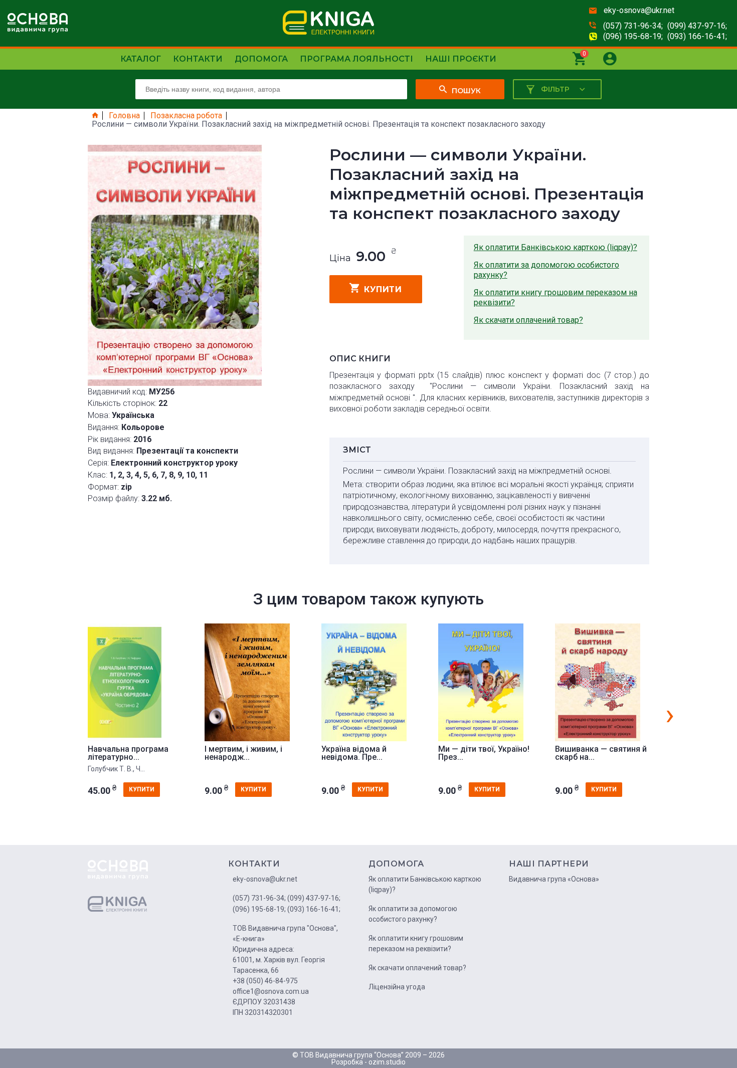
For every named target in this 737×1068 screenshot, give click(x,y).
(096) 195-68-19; (633, 36)
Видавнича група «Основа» (554, 879)
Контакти (198, 59)
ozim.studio (387, 1061)
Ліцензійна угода (396, 987)
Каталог (140, 59)
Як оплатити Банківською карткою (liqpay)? (555, 247)
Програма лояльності (356, 59)
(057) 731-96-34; (633, 26)
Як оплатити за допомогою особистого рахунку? (546, 270)
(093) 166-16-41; (697, 36)
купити (383, 289)
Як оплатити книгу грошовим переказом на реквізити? (555, 297)
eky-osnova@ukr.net (639, 10)
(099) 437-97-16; (697, 26)
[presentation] (669, 714)
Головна (124, 116)
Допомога (261, 59)
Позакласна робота (186, 116)
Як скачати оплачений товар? (528, 320)
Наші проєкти (460, 59)
